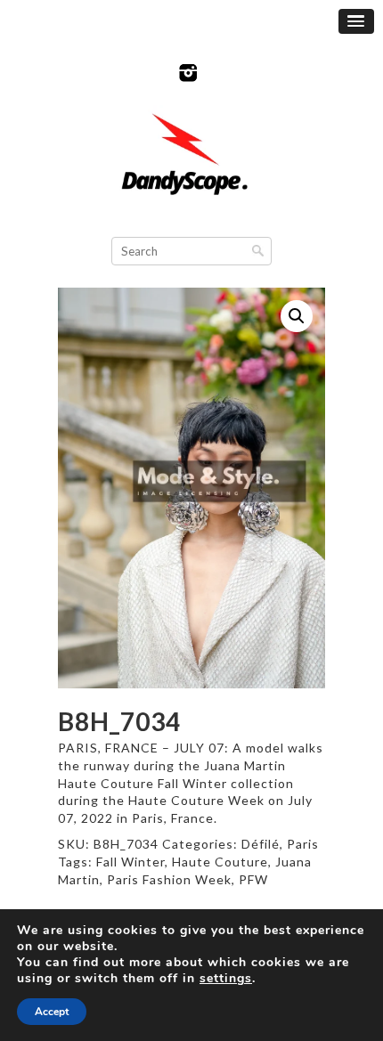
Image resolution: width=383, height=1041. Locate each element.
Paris (303, 843)
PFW (253, 879)
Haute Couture (220, 861)
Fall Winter (130, 861)
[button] (297, 316)
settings (226, 979)
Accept (52, 1011)
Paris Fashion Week (169, 879)
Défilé (260, 843)
